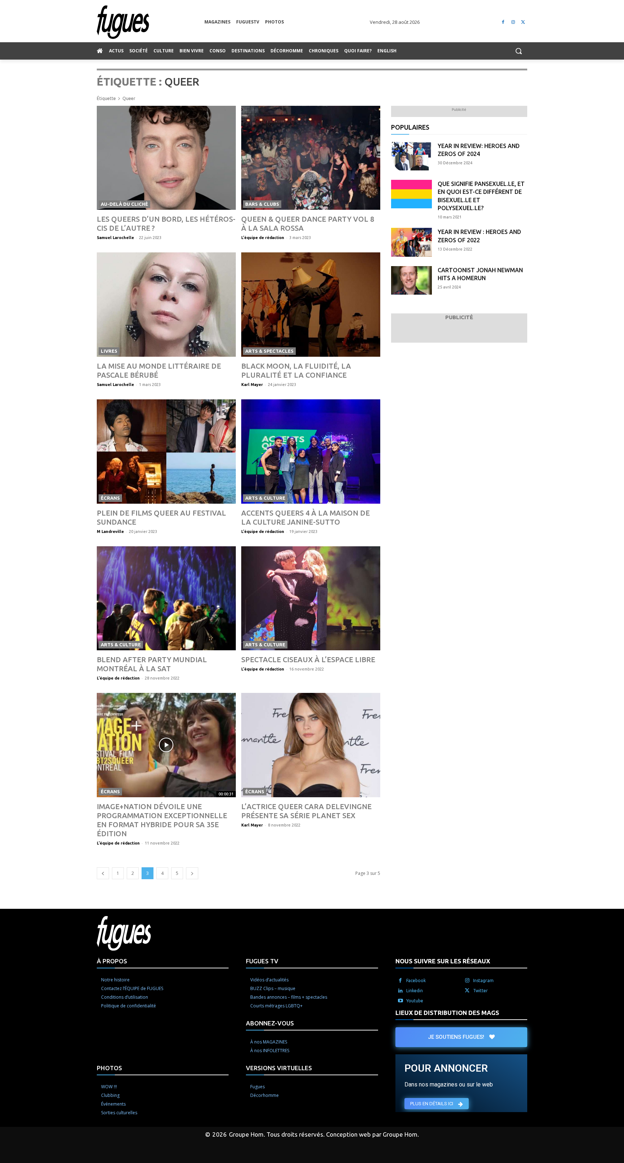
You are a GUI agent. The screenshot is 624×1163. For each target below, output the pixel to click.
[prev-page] (103, 873)
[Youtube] (400, 1001)
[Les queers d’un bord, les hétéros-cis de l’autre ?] (166, 158)
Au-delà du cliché (124, 204)
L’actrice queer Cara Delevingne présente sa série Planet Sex (306, 811)
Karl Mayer (252, 384)
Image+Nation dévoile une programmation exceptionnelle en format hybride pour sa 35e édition (162, 820)
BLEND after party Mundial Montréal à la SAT (152, 664)
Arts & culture (265, 497)
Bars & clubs (262, 204)
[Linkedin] (400, 991)
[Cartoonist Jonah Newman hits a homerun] (411, 280)
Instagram (483, 980)
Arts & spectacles (269, 350)
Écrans (110, 497)
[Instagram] (513, 22)
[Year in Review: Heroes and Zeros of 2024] (411, 156)
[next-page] (192, 873)
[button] (518, 51)
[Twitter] (523, 22)
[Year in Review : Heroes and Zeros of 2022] (411, 242)
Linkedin (414, 990)
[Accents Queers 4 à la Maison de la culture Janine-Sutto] (310, 451)
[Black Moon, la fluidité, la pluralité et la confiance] (310, 304)
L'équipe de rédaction (262, 237)
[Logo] (150, 22)
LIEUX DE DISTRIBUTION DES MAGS (447, 1012)
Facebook (416, 980)
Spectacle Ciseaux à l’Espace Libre (308, 659)
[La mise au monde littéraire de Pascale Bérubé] (166, 304)
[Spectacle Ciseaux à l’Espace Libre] (310, 598)
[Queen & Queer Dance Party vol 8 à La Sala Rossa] (310, 158)
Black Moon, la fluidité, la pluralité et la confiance (296, 370)
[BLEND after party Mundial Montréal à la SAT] (166, 598)
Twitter (480, 990)
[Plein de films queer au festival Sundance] (166, 451)
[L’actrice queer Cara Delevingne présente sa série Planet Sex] (310, 745)
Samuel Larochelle (115, 237)
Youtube (414, 1000)
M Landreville (110, 531)
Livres (109, 350)
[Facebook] (503, 22)
